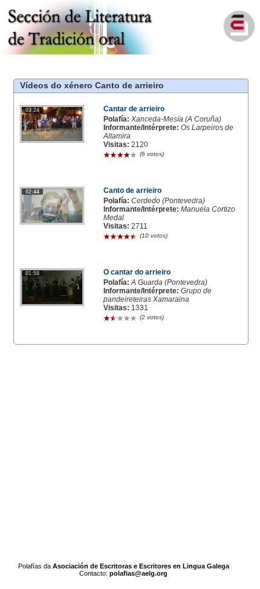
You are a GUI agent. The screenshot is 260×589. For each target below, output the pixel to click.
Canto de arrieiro (129, 85)
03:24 (32, 110)
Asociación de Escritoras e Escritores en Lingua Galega (141, 566)
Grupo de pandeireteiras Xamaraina (157, 295)
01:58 (32, 273)
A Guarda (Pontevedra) (169, 282)
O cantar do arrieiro (137, 272)
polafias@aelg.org (138, 573)
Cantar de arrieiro (133, 109)
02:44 (32, 192)
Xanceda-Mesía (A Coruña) (176, 119)
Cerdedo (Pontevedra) (168, 201)
